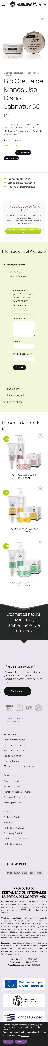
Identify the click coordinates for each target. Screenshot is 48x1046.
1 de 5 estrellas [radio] (14, 309)
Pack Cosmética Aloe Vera (24, 582)
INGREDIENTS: (14, 402)
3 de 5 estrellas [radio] (25, 309)
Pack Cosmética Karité (24, 475)
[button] (3, 4)
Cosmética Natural (13, 72)
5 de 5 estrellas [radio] (28, 314)
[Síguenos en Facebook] (7, 864)
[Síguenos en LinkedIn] (20, 864)
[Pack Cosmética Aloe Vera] (24, 559)
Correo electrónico (22, 354)
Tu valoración (20, 318)
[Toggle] (4, 264)
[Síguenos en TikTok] (16, 864)
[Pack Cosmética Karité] (24, 452)
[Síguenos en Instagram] (12, 864)
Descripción (13, 388)
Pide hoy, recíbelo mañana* (19, 178)
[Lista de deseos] (40, 5)
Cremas (8, 75)
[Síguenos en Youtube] (24, 864)
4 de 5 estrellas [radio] (17, 314)
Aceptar (8, 1041)
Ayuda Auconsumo (12, 721)
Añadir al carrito (23, 152)
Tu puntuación (20, 305)
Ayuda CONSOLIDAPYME (14, 718)
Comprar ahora (11, 158)
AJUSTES (25, 1035)
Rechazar (20, 1041)
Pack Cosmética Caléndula (24, 528)
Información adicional (18, 395)
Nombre (17, 341)
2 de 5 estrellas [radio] (18, 309)
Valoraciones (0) (16, 264)
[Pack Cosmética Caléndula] (24, 506)
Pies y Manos (32, 72)
